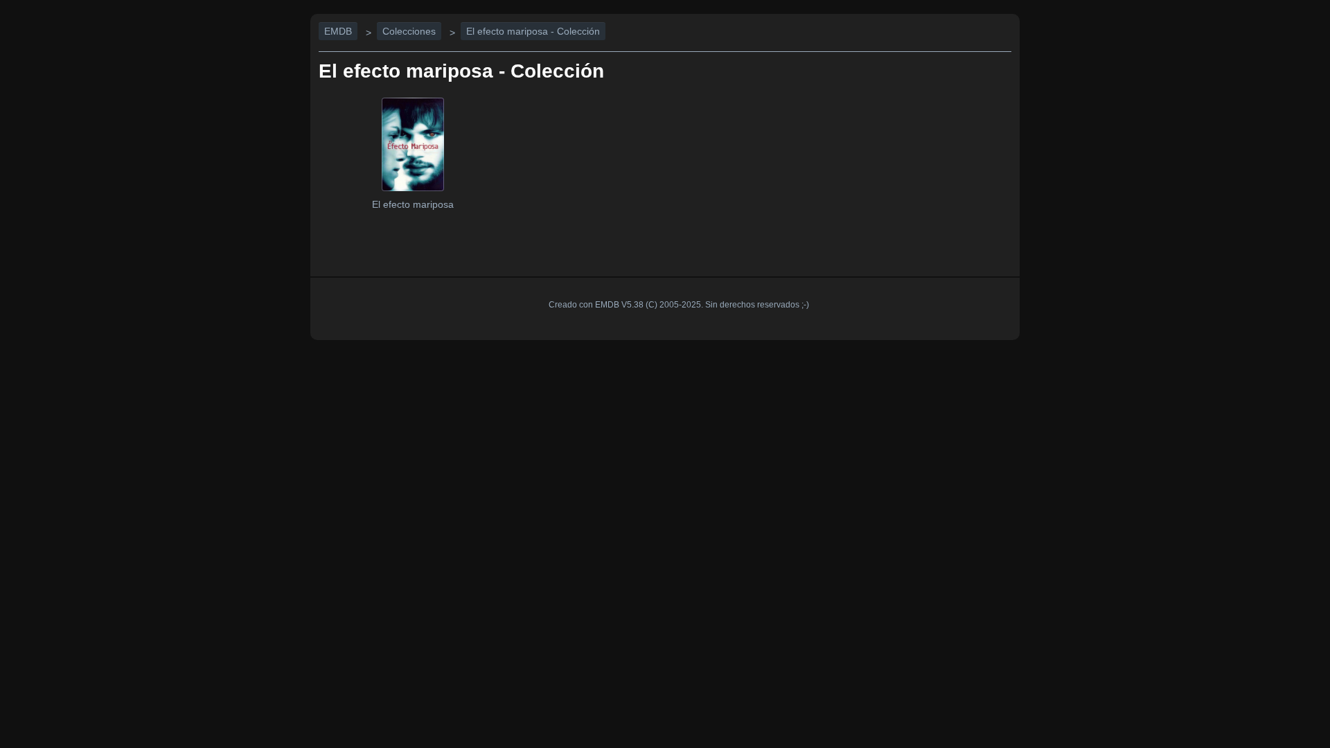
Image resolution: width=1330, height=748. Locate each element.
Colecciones (409, 31)
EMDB (338, 31)
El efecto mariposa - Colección (533, 31)
